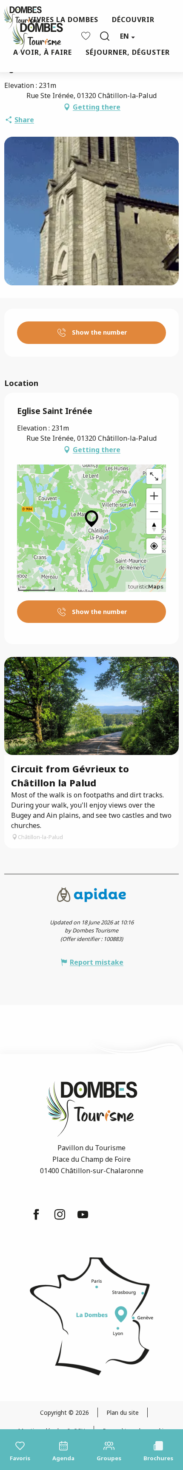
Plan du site (122, 1412)
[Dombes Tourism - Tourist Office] (33, 36)
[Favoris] (87, 36)
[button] (105, 36)
